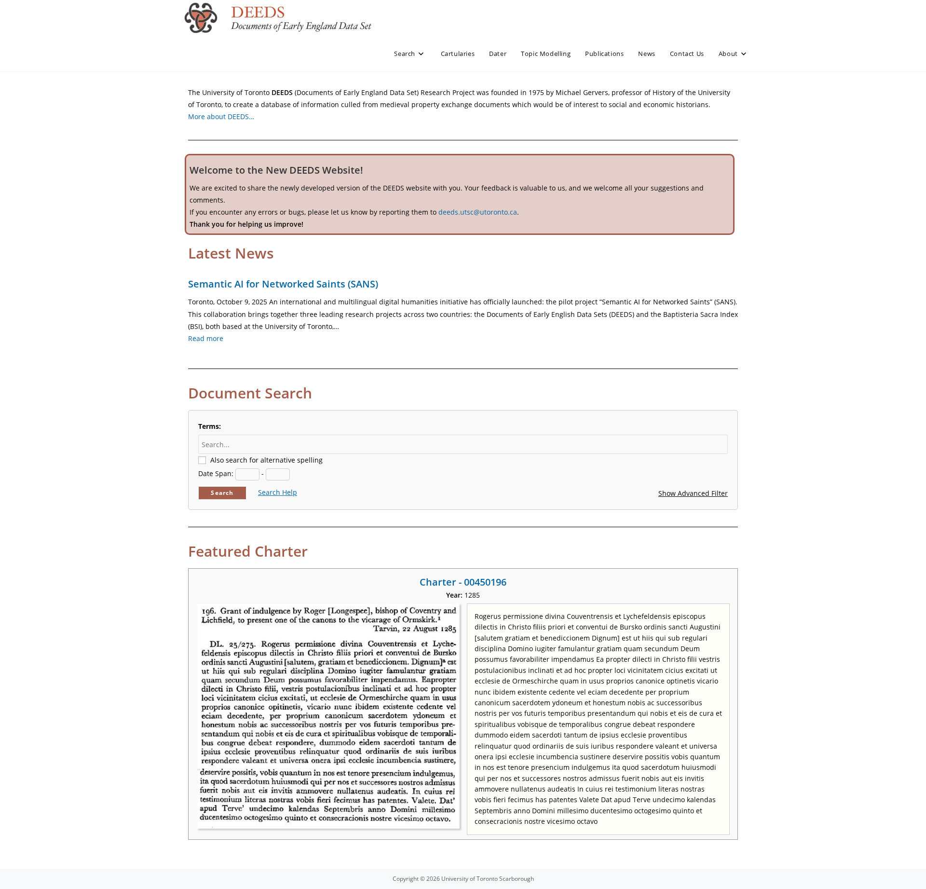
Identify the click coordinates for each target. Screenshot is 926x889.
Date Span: (215, 473)
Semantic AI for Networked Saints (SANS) (283, 283)
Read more (205, 338)
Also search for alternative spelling (266, 460)
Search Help (277, 492)
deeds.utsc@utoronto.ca (477, 212)
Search (222, 493)
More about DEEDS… (221, 116)
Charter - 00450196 (463, 581)
